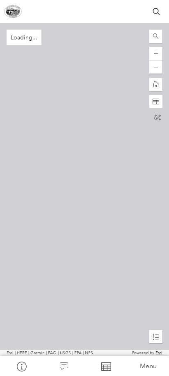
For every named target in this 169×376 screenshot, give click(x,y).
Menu (148, 366)
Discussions (63, 366)
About (21, 366)
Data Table (105, 366)
